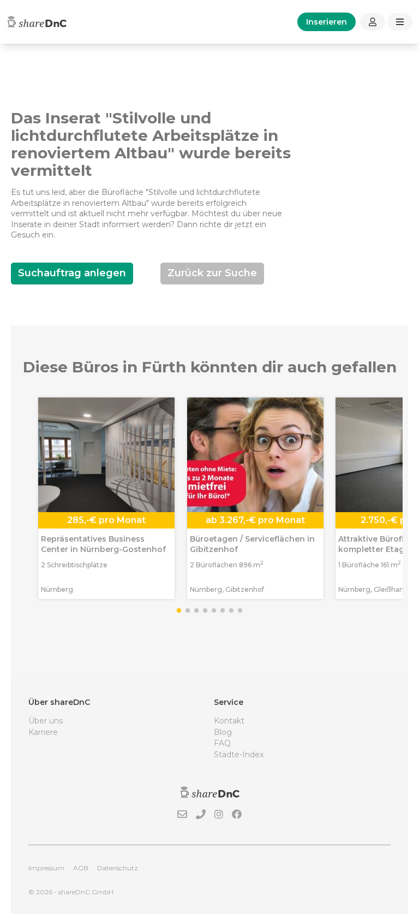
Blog (223, 732)
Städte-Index (239, 754)
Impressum (46, 868)
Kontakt (229, 721)
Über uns (45, 721)
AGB (80, 868)
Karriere (43, 732)
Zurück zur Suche (212, 273)
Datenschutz (117, 868)
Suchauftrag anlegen (72, 273)
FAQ (222, 743)
